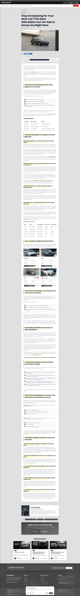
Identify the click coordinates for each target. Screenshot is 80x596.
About (2, 5)
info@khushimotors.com (62, 579)
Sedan (43, 577)
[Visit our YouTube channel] (14, 582)
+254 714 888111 (61, 578)
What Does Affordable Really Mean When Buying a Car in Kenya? (39, 59)
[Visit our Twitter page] (9, 582)
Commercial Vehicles (45, 582)
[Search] (64, 3)
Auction (16, 5)
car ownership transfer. (37, 354)
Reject (47, 593)
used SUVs (25, 219)
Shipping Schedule (21, 5)
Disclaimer (67, 594)
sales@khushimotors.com (11, 592)
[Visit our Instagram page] (11, 582)
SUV (42, 578)
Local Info (11, 5)
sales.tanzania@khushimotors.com (62, 592)
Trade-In (26, 5)
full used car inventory (52, 114)
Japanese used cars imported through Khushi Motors (42, 180)
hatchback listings (52, 156)
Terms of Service (57, 594)
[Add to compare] (38, 266)
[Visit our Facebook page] (7, 582)
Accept (51, 593)
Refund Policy (72, 594)
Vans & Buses (44, 584)
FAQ (25, 582)
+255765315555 (60, 591)
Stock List (6, 5)
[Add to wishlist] (36, 266)
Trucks (43, 581)
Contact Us (26, 584)
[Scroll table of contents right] (57, 59)
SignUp (71, 2)
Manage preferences (30, 593)
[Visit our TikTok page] (16, 582)
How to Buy (26, 581)
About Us (26, 577)
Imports (30, 5)
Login (76, 2)
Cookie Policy (63, 594)
